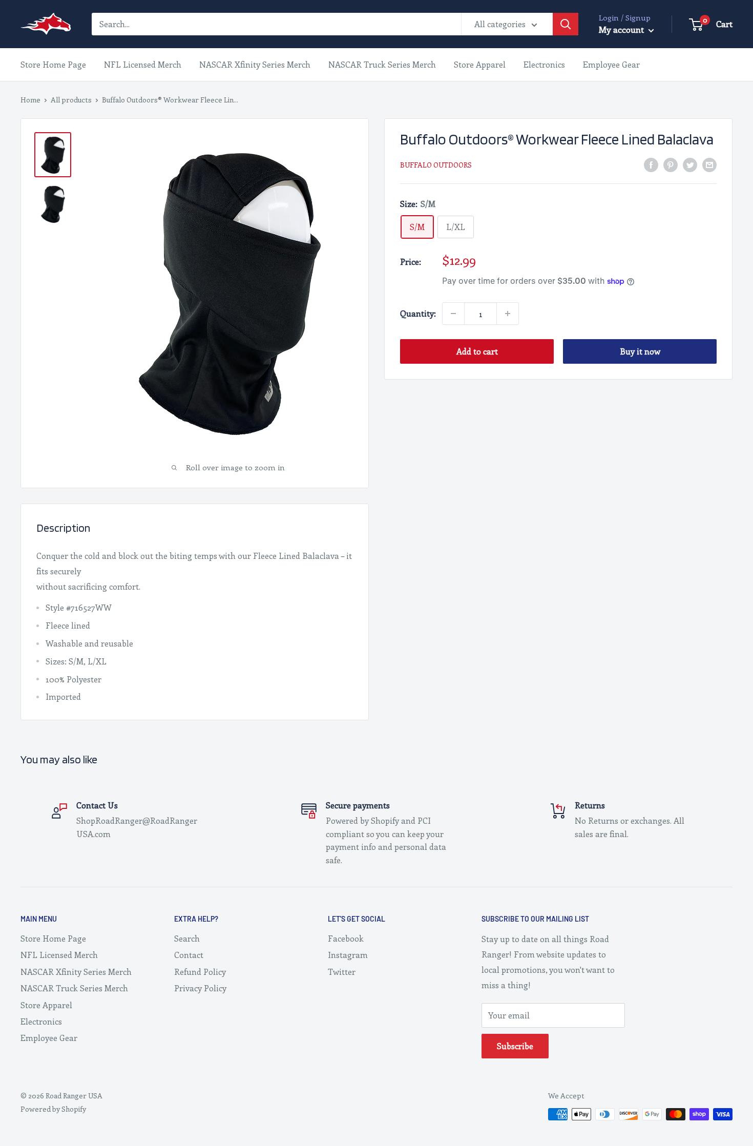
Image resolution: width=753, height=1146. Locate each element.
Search (187, 938)
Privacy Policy (200, 988)
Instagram (348, 954)
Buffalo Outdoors (436, 165)
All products (71, 100)
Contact (188, 954)
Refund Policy (200, 971)
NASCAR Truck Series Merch (382, 64)
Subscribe (515, 1045)
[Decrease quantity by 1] (453, 313)
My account (622, 29)
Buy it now (640, 351)
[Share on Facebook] (651, 164)
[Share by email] (709, 164)
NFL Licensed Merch (142, 64)
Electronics (544, 64)
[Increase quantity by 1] (507, 313)
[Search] (565, 24)
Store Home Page (53, 64)
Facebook (346, 938)
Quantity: (418, 313)
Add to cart (477, 351)
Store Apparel (480, 64)
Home (30, 100)
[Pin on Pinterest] (670, 164)
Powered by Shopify (53, 1109)
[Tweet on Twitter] (690, 164)
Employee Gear (611, 64)
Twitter (341, 971)
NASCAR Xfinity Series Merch (254, 64)
